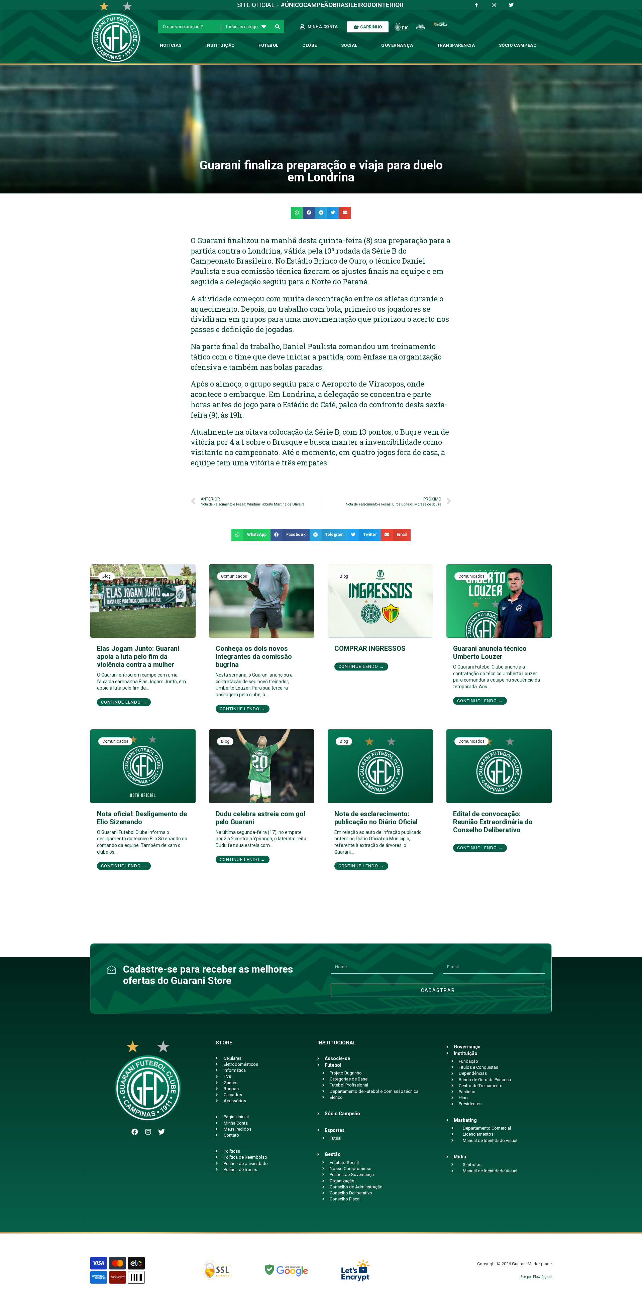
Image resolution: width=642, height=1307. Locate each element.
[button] (297, 213)
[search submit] (277, 26)
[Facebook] (134, 1132)
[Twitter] (161, 1132)
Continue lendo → (124, 702)
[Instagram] (148, 1132)
